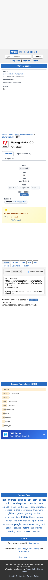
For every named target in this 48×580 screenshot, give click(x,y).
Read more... (24, 557)
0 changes (16, 220)
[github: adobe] (4, 89)
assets (42, 499)
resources (29, 524)
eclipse (9, 510)
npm (34, 520)
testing (12, 531)
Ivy (35, 262)
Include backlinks (36, 272)
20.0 (31, 142)
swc (24, 188)
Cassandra (24, 551)
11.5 (16, 217)
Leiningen (16, 266)
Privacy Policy (33, 576)
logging (40, 517)
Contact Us (20, 576)
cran (27, 507)
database (41, 507)
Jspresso (24, 195)
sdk (44, 524)
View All (35, 188)
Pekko (36, 549)
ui (24, 531)
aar (4, 499)
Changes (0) (9, 158)
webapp (36, 531)
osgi (40, 520)
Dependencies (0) (23, 154)
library (32, 517)
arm (35, 499)
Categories (15, 60)
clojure (6, 507)
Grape (6, 266)
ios (38, 513)
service (17, 528)
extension (27, 510)
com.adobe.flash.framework (21, 134)
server (9, 527)
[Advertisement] (24, 24)
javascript (10, 517)
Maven (6, 262)
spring (26, 527)
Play (24, 549)
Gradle (15, 262)
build (8, 503)
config (21, 507)
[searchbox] (18, 57)
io (35, 513)
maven (9, 520)
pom (13, 188)
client (40, 503)
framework (24, 168)
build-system (20, 503)
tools (19, 531)
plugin (18, 524)
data (33, 507)
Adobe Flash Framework (13, 74)
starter (38, 527)
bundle (33, 503)
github (12, 513)
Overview (8, 154)
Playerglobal (18, 142)
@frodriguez (34, 543)
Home (4, 134)
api (30, 499)
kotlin (24, 517)
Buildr (26, 266)
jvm (18, 517)
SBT (23, 262)
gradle (20, 513)
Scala (19, 549)
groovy (29, 513)
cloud (14, 507)
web (29, 531)
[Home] (24, 53)
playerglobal (7, 137)
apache (22, 499)
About (35, 60)
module (27, 520)
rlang (38, 524)
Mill (29, 262)
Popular (26, 60)
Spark (30, 549)
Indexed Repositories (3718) (24, 384)
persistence (8, 524)
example (18, 510)
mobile (18, 520)
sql (32, 528)
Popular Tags (24, 495)
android (12, 499)
